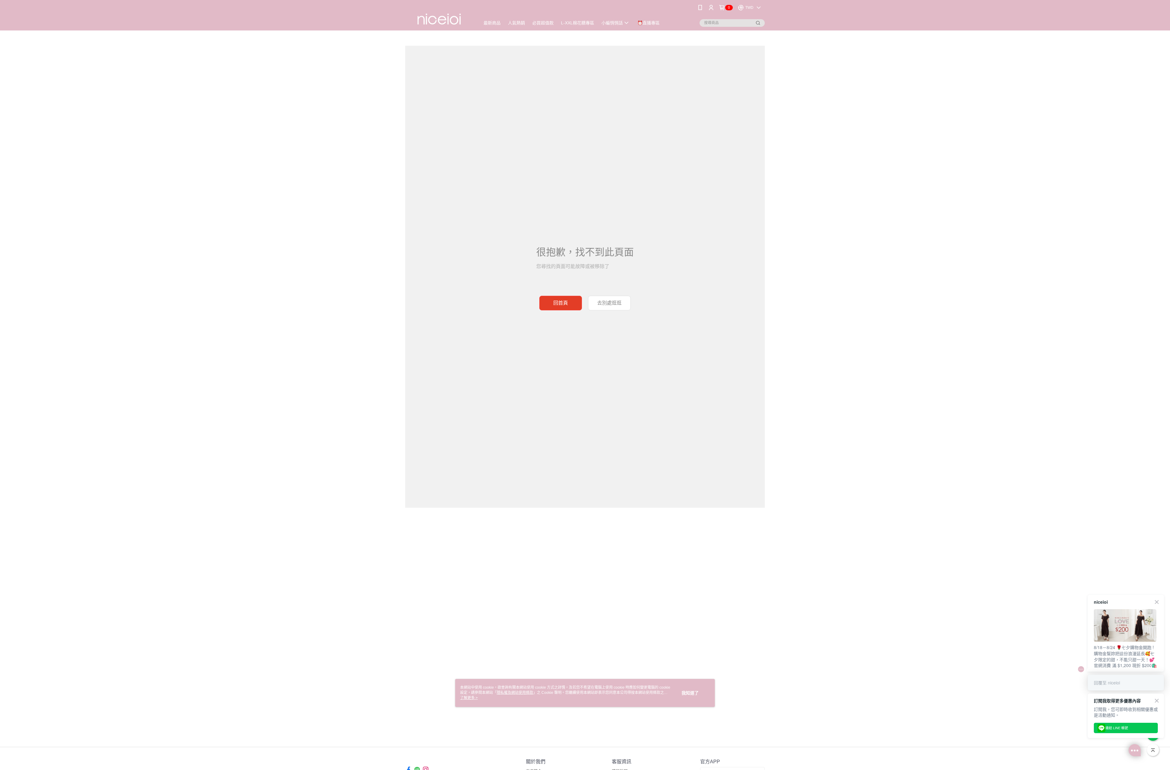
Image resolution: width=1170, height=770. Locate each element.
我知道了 (690, 693)
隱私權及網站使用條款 (515, 693)
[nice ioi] (439, 16)
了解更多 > (469, 698)
